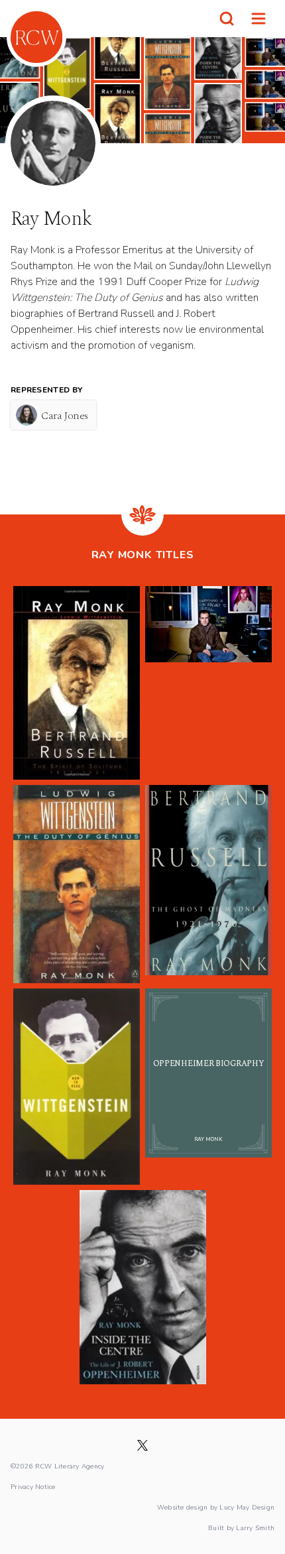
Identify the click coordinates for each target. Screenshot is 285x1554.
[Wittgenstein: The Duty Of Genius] (76, 884)
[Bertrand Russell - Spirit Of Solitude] (76, 682)
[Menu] (258, 18)
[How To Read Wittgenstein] (76, 1086)
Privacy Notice (33, 1486)
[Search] (227, 18)
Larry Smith (255, 1527)
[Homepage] (36, 37)
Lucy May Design (246, 1507)
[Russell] (208, 682)
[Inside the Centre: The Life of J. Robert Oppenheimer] (143, 1286)
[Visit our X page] (142, 1445)
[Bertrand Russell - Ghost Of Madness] (208, 884)
